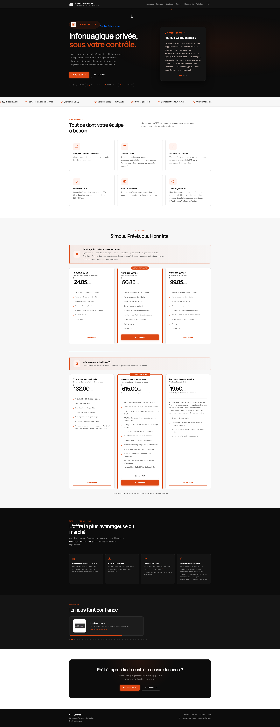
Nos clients (189, 4)
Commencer (92, 337)
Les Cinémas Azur (98, 623)
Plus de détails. (140, 476)
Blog (209, 715)
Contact (179, 4)
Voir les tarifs (78, 75)
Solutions (169, 4)
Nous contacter (151, 687)
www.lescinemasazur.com (98, 629)
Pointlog (199, 4)
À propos (150, 4)
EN (208, 4)
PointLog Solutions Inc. (110, 26)
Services (159, 4)
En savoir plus (99, 75)
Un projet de (87, 24)
